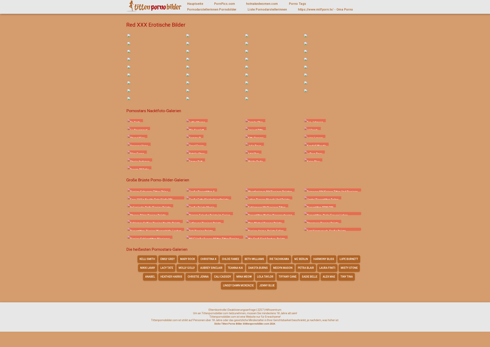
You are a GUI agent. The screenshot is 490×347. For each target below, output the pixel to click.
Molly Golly (187, 267)
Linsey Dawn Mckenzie (238, 285)
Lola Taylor (265, 276)
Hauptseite (195, 4)
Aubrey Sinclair (211, 267)
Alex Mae (329, 276)
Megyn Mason (282, 267)
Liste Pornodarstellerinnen (267, 9)
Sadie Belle (309, 276)
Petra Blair (306, 267)
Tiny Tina (347, 276)
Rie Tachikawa (279, 259)
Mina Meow (244, 276)
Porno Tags (297, 4)
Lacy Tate (166, 267)
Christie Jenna (198, 276)
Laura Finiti (327, 267)
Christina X (208, 259)
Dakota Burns (258, 267)
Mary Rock (187, 259)
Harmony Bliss (323, 259)
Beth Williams (254, 259)
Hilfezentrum (273, 309)
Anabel (150, 276)
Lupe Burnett (349, 259)
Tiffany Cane (287, 276)
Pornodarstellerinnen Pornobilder (212, 9)
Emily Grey (167, 259)
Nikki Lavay (147, 267)
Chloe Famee (230, 259)
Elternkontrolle (217, 309)
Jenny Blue (267, 285)
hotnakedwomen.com (262, 4)
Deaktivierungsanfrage (242, 309)
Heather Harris (171, 276)
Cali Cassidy (222, 276)
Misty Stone (349, 267)
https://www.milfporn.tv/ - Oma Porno (325, 9)
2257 (260, 309)
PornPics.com (224, 4)
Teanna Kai (235, 267)
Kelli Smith (147, 259)
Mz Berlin (301, 259)
